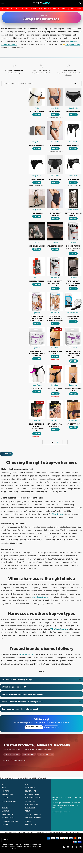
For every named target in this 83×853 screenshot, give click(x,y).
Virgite (37, 108)
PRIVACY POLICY (8, 818)
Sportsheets (55, 348)
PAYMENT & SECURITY (33, 818)
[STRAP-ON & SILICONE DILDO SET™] (73, 198)
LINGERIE (5, 798)
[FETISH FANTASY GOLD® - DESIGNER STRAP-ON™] (73, 266)
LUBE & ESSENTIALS (9, 801)
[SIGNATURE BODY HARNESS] (55, 198)
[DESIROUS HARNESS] (37, 130)
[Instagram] (80, 847)
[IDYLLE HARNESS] (55, 164)
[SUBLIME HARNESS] (73, 97)
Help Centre (51, 727)
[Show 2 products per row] (71, 83)
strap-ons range (72, 44)
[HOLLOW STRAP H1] (37, 97)
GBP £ (5, 840)
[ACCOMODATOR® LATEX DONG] (73, 301)
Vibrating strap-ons (59, 629)
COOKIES (5, 824)
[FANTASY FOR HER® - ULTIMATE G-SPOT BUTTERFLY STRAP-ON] (73, 336)
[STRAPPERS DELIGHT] (55, 231)
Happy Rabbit (37, 385)
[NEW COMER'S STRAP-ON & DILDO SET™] (55, 409)
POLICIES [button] (5, 807)
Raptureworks (8, 845)
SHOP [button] (3, 784)
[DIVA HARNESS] (73, 164)
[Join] (78, 812)
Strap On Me (55, 108)
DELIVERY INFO (30, 791)
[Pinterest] (76, 847)
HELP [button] (26, 784)
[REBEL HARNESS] (73, 130)
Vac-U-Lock (57, 514)
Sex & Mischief (73, 209)
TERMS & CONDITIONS (10, 821)
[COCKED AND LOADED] (37, 231)
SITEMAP (28, 821)
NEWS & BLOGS (30, 824)
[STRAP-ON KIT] (37, 374)
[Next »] (65, 442)
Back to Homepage (34, 727)
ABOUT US (5, 811)
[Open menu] (5, 3)
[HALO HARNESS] (37, 198)
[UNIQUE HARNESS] (55, 97)
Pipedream (73, 242)
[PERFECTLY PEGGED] (37, 266)
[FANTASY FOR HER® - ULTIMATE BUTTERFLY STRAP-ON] (37, 336)
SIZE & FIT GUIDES (31, 804)
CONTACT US (30, 801)
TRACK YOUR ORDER (32, 798)
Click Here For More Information (14, 760)
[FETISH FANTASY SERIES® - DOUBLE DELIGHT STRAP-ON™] (37, 301)
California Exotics (73, 313)
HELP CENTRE (30, 787)
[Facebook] (64, 847)
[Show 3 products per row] (75, 83)
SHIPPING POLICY (8, 814)
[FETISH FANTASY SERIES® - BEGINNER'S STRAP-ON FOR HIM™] (55, 301)
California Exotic (25, 654)
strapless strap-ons (41, 597)
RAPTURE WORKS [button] (30, 807)
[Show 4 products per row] (79, 83)
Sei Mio (36, 242)
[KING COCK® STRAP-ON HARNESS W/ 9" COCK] (73, 231)
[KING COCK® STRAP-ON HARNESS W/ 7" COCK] (55, 266)
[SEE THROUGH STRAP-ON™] (73, 374)
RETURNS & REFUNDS (32, 794)
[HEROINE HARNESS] (37, 164)
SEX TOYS (5, 791)
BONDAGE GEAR (7, 794)
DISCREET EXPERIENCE (33, 814)
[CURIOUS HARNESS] (55, 130)
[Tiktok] (72, 847)
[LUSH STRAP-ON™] (73, 409)
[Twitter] (68, 847)
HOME (4, 787)
